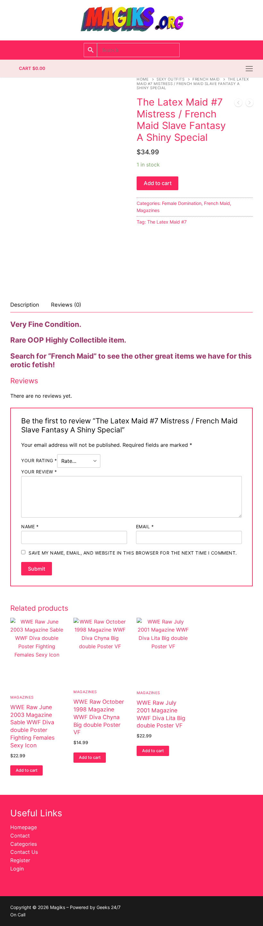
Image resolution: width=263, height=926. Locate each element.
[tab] (24, 305)
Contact (20, 835)
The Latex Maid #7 (167, 222)
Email (145, 526)
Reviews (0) (66, 305)
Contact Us (24, 852)
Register (20, 860)
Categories (23, 844)
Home (142, 79)
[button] (26, 770)
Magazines (148, 210)
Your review (39, 471)
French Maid (206, 79)
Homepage (23, 827)
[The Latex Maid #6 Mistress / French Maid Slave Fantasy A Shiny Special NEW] (249, 104)
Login (17, 868)
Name (29, 526)
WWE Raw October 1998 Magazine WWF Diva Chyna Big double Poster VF (98, 716)
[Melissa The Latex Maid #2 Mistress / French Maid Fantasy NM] (238, 104)
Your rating (39, 460)
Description (24, 305)
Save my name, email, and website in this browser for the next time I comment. (133, 553)
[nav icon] (249, 68)
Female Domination (181, 203)
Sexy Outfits (170, 79)
